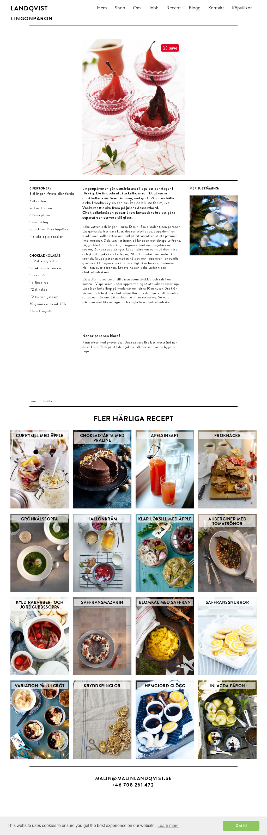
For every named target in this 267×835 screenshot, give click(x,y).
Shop (120, 7)
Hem (102, 7)
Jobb (154, 7)
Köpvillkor (242, 7)
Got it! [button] (241, 826)
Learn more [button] (168, 825)
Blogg (195, 7)
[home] (29, 9)
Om (137, 7)
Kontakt (216, 7)
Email (33, 401)
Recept (173, 7)
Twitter (48, 401)
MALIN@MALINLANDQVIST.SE (133, 778)
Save (173, 48)
